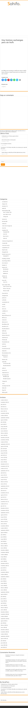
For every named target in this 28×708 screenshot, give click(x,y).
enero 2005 (3, 609)
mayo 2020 (3, 426)
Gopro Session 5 (6, 286)
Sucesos (3, 370)
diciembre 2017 (4, 464)
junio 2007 (3, 567)
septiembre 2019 (4, 444)
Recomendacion (5, 353)
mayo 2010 (3, 517)
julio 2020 (3, 422)
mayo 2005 (3, 601)
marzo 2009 (3, 543)
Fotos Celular (4, 284)
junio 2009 (3, 536)
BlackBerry (5, 376)
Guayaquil (5, 231)
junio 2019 (3, 450)
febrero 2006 (3, 587)
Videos (3, 387)
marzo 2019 (3, 457)
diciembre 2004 (4, 612)
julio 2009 (3, 534)
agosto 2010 (3, 514)
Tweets (4, 356)
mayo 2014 (3, 479)
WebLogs (4, 392)
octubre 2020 (3, 415)
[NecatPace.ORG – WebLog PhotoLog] (14, 3)
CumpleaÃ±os (5, 247)
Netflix (3, 330)
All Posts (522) (4, 693)
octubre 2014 (3, 477)
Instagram (4, 295)
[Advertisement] (14, 20)
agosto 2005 (3, 594)
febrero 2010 (3, 521)
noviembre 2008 (4, 552)
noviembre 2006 (4, 572)
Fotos (3, 280)
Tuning (4, 216)
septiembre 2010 (4, 512)
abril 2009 (3, 541)
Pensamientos (5, 341)
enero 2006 (3, 589)
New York (5, 236)
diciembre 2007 (4, 563)
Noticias (3, 333)
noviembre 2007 (4, 565)
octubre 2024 (3, 400)
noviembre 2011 (4, 501)
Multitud (5, 273)
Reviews (3, 359)
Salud (3, 361)
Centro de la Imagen (6, 225)
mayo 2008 (3, 556)
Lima (4, 234)
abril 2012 (3, 497)
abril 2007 (3, 570)
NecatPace (4, 326)
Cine (3, 228)
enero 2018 (3, 461)
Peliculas (4, 339)
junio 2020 (3, 424)
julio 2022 (3, 404)
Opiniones (4, 337)
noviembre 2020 (4, 413)
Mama (4, 277)
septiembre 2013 (4, 486)
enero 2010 (3, 523)
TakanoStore (4, 372)
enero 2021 (3, 411)
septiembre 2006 (4, 576)
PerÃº (3, 344)
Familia (3, 276)
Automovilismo (5, 210)
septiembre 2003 (4, 636)
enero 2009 (3, 548)
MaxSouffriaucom (6, 315)
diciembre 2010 (4, 508)
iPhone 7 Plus (6, 288)
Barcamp (5, 269)
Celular (3, 223)
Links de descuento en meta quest (9, 139)
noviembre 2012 (4, 492)
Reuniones (4, 355)
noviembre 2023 (4, 402)
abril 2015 (3, 472)
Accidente (4, 201)
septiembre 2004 (4, 618)
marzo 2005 (3, 605)
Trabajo (3, 381)
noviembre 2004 (4, 614)
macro (4, 282)
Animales (4, 206)
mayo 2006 (3, 583)
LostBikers (4, 311)
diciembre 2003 (4, 629)
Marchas (5, 271)
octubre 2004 (3, 616)
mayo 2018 (3, 459)
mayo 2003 (3, 645)
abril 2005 (3, 603)
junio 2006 (3, 581)
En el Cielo (4, 263)
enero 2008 (3, 561)
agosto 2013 (3, 488)
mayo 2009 (3, 539)
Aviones (3, 219)
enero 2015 (3, 475)
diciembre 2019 (4, 437)
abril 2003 (3, 647)
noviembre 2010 (4, 510)
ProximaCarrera (5, 348)
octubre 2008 (3, 554)
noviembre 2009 (4, 525)
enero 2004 (3, 627)
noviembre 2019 (4, 439)
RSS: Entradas (3, 700)
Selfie (3, 368)
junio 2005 (3, 598)
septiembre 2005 (4, 592)
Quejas (3, 350)
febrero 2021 (3, 408)
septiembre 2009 (4, 530)
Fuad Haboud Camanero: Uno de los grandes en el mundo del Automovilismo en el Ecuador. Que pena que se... (16, 661)
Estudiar (3, 265)
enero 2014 (3, 483)
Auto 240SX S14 (6, 214)
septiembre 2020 (4, 417)
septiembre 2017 (4, 470)
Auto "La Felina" (6, 212)
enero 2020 (3, 435)
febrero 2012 (3, 499)
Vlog (3, 390)
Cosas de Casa (5, 245)
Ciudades (4, 230)
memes (3, 319)
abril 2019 (3, 455)
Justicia (3, 297)
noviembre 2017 (4, 466)
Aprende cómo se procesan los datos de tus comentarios (12, 131)
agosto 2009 (3, 532)
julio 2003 (3, 640)
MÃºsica (3, 317)
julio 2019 (3, 448)
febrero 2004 (3, 625)
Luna (3, 313)
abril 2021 (3, 406)
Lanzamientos (5, 302)
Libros (3, 308)
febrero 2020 (3, 433)
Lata (3, 304)
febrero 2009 (3, 545)
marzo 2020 (3, 430)
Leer (3, 306)
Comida (3, 243)
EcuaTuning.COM (5, 260)
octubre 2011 (3, 503)
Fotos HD (4, 293)
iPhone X (5, 290)
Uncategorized (5, 385)
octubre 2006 (3, 574)
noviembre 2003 (4, 631)
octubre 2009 (3, 528)
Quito (4, 238)
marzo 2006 (3, 585)
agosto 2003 (3, 638)
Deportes (4, 249)
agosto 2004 (3, 620)
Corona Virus (5, 363)
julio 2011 (3, 506)
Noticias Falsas (5, 335)
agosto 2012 (3, 495)
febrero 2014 (3, 481)
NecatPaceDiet (5, 328)
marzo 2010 (3, 519)
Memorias (4, 322)
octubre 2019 (3, 442)
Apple (3, 208)
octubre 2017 (3, 468)
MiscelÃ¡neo (4, 324)
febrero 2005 (3, 607)
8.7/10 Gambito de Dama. (6, 143)
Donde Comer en (5, 254)
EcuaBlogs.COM (5, 258)
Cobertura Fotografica (6, 241)
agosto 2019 (3, 446)
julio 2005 (3, 596)
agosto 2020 (3, 419)
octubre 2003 (3, 634)
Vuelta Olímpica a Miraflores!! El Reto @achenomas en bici (13, 152)
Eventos (3, 267)
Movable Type (6, 378)
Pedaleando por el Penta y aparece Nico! (10, 136)
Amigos (3, 203)
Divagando (4, 252)
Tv (2, 383)
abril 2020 (3, 428)
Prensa (3, 346)
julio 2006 (3, 578)
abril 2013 (3, 490)
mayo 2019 (3, 453)
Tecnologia (4, 374)
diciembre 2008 (4, 550)
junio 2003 (3, 642)
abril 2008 (3, 559)
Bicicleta (3, 221)
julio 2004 (3, 623)
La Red (3, 300)
